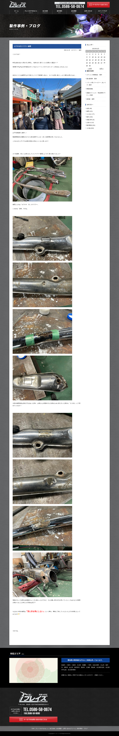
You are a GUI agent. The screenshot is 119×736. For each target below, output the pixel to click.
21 (104, 60)
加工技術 (52, 728)
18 (95, 60)
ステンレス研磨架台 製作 (94, 74)
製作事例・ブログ (82, 728)
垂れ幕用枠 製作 (91, 78)
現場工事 (89, 119)
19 (98, 60)
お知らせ (89, 122)
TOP (33, 728)
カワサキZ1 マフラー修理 (22, 46)
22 (87, 62)
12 (98, 57)
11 (95, 57)
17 (93, 60)
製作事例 (89, 125)
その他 (88, 128)
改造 (87, 108)
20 (101, 60)
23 (90, 62)
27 (101, 62)
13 (101, 57)
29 (87, 65)
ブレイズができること (42, 728)
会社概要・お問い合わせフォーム (66, 728)
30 (90, 65)
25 (95, 62)
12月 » (101, 68)
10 (93, 57)
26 (98, 62)
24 (93, 62)
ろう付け (89, 114)
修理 (87, 111)
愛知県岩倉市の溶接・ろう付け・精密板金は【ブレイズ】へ (17, 4)
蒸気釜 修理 (90, 99)
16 (90, 60)
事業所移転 (89, 89)
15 (87, 60)
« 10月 (90, 68)
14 (104, 57)
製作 (87, 117)
